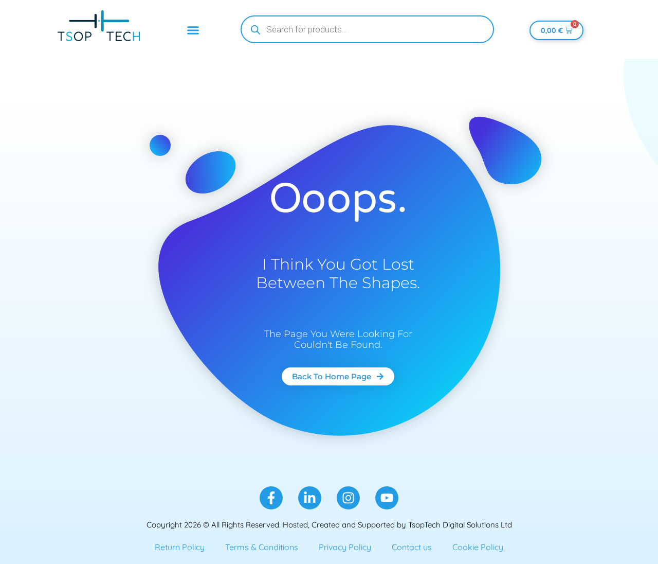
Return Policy (180, 547)
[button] (193, 30)
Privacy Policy (345, 547)
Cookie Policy (477, 547)
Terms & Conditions (261, 547)
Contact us (412, 547)
